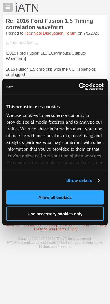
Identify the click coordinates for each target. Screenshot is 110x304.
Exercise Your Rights (50, 229)
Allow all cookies (55, 197)
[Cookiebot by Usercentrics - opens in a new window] (79, 86)
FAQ (74, 229)
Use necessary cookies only (55, 213)
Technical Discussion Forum (51, 33)
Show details (79, 180)
